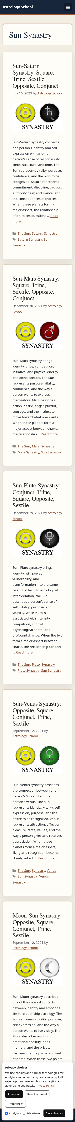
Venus (51, 870)
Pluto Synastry (28, 670)
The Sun (24, 233)
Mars (36, 446)
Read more (49, 434)
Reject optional (37, 1094)
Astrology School (18, 6)
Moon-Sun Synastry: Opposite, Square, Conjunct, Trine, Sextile (37, 925)
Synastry (50, 233)
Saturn (37, 233)
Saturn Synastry (30, 239)
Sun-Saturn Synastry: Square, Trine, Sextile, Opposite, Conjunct (35, 75)
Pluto (36, 664)
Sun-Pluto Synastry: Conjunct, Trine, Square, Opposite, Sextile (36, 495)
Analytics (15, 1113)
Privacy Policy (45, 1085)
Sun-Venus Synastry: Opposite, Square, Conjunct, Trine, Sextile (36, 713)
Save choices (54, 1113)
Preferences (15, 1104)
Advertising (34, 1113)
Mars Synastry (28, 452)
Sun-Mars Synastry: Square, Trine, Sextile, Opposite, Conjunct (36, 288)
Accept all (14, 1094)
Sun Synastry (51, 452)
